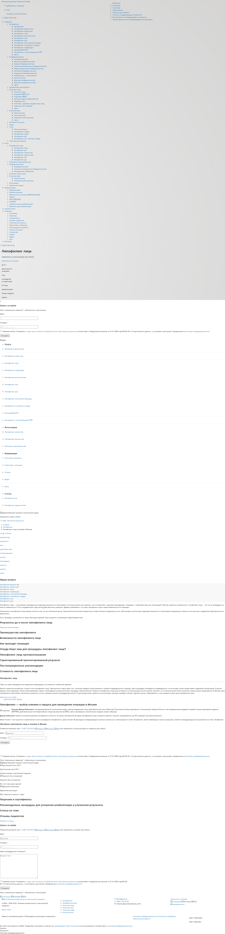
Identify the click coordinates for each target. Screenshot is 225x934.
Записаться (19, 520)
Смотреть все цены (13, 699)
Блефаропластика (21, 59)
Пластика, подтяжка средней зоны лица (29, 103)
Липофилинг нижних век (23, 31)
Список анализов (15, 229)
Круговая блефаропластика (24, 80)
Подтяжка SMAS (20, 96)
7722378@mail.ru (121, 899)
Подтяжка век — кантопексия (25, 75)
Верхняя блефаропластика (24, 61)
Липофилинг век (20, 150)
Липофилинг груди (21, 134)
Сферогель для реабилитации (21, 204)
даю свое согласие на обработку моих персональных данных (51, 331)
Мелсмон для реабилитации (20, 206)
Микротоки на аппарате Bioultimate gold (24, 194)
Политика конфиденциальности (145, 916)
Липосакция (14, 183)
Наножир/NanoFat (21, 50)
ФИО (2, 314)
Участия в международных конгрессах (127, 15)
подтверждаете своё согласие (65, 926)
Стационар (13, 232)
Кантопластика (19, 78)
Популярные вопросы (17, 222)
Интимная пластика (16, 122)
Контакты (8, 241)
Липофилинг (19, 26)
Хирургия (8, 22)
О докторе (116, 5)
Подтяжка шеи (19, 101)
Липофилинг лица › (19, 145)
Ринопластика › (17, 110)
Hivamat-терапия (15, 192)
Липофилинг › (17, 24)
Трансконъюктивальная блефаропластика (30, 66)
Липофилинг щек (20, 40)
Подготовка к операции (18, 225)
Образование (117, 10)
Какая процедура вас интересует (12, 851)
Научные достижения (120, 12)
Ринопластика (19, 113)
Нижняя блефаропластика (24, 64)
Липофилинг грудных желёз (15, 505)
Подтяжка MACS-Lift (21, 94)
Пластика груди (69, 910)
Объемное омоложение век (20, 162)
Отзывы (8, 472)
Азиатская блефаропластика (25, 71)
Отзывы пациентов (16, 220)
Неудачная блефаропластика (25, 73)
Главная (6, 524)
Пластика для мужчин (17, 141)
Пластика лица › (18, 89)
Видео (11, 236)
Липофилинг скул (20, 38)
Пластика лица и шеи (17, 173)
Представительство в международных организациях (132, 19)
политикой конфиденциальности (119, 926)
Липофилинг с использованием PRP (28, 52)
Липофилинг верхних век (23, 29)
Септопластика (20, 115)
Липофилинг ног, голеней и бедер (27, 138)
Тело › (14, 127)
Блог (11, 239)
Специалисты (14, 218)
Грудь (11, 124)
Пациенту (8, 211)
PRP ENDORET (15, 199)
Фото (7, 143)
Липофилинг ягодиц (21, 131)
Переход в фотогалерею (9, 627)
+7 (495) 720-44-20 (7, 245)
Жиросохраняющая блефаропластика (29, 68)
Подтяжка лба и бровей (23, 106)
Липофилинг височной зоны (25, 36)
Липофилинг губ (20, 157)
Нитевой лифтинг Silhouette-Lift (26, 99)
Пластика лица (19, 92)
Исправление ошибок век (24, 171)
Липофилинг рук (20, 136)
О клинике (13, 213)
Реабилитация (10, 187)
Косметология (10, 208)
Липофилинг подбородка (23, 47)
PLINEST (12, 201)
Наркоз (12, 234)
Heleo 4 (12, 197)
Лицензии (13, 215)
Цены (16, 54)
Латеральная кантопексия (19, 87)
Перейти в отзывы (7, 821)
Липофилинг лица (21, 33)
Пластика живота (20, 129)
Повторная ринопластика (24, 117)
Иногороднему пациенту (18, 227)
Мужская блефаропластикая (25, 82)
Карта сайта (6, 909)
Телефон (4, 322)
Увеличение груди (16, 185)
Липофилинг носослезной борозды (27, 43)
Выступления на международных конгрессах (129, 17)
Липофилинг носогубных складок (26, 45)
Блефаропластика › (17, 57)
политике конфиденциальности (198, 331)
